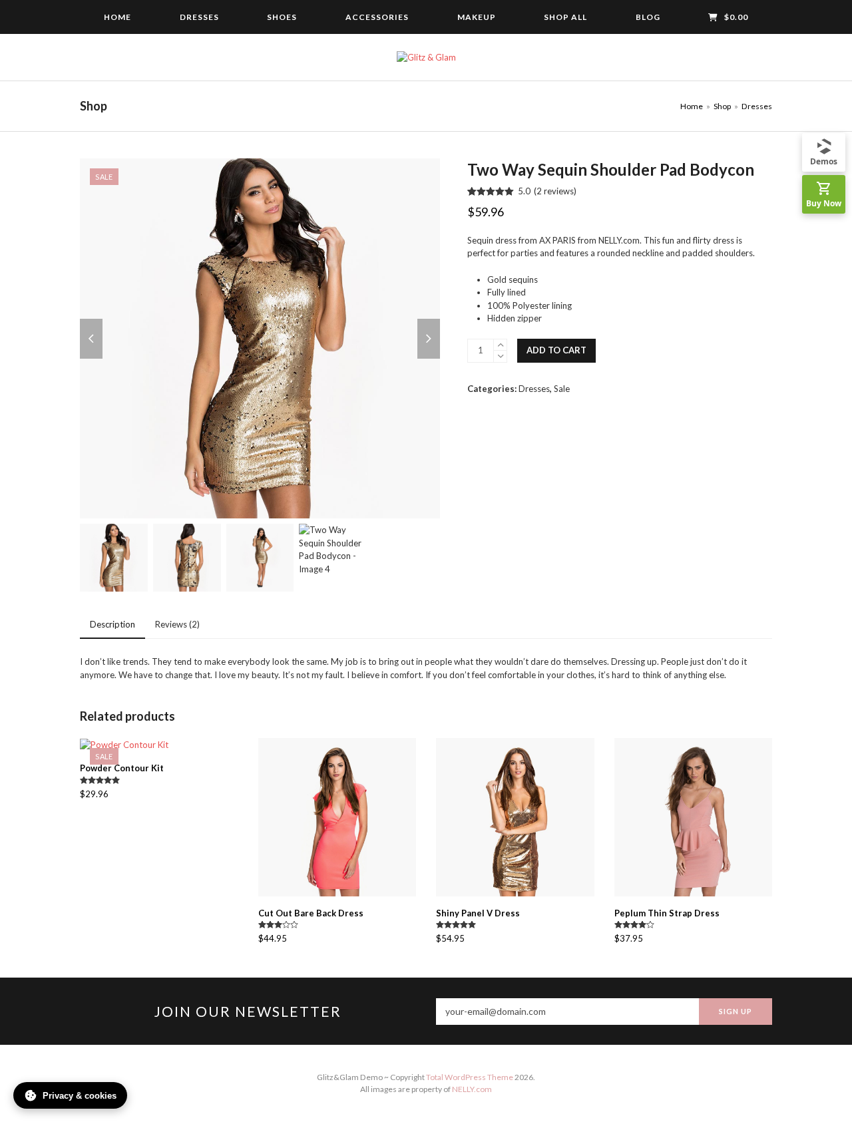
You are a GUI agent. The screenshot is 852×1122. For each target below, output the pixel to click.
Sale (562, 388)
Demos (823, 161)
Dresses (534, 388)
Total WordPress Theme (469, 1077)
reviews (555, 191)
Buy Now (823, 203)
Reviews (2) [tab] (177, 624)
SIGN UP (735, 1011)
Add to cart (556, 350)
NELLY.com (472, 1089)
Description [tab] (112, 624)
